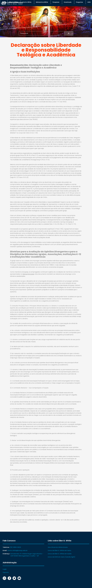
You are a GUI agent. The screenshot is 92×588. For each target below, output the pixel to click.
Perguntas (79, 2)
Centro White (27, 2)
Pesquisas (56, 2)
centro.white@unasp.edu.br (17, 550)
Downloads (67, 2)
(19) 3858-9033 (15, 547)
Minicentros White (42, 2)
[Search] (68, 33)
